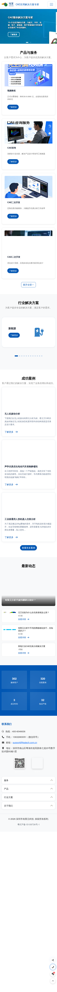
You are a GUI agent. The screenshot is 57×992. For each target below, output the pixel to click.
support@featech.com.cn (25, 742)
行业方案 (8, 797)
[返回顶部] (53, 981)
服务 (6, 780)
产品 (6, 788)
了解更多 (13, 34)
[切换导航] (51, 4)
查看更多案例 (28, 547)
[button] (27, 42)
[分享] (53, 960)
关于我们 (8, 805)
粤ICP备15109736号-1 (28, 824)
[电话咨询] (53, 967)
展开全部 (27, 284)
